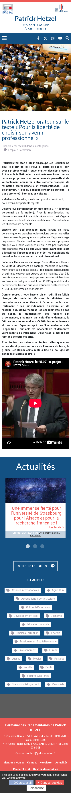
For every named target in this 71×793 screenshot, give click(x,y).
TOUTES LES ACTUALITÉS (31, 566)
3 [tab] (42, 546)
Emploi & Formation (19, 149)
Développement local (26, 615)
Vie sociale (58, 684)
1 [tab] (27, 546)
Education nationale (38, 624)
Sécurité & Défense (38, 675)
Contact (32, 762)
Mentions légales (13, 762)
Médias (37, 658)
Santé (49, 667)
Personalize (36, 788)
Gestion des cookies (45, 769)
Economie (56, 615)
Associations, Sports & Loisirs (38, 598)
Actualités (61, 762)
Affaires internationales (25, 590)
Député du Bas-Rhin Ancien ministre (35, 27)
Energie (55, 632)
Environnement (27, 650)
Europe (53, 650)
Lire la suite (55, 527)
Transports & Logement (25, 684)
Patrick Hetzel (35, 18)
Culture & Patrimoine (38, 607)
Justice (16, 658)
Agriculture (58, 590)
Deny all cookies (51, 782)
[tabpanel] (35, 508)
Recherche (19, 769)
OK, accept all (22, 782)
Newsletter (46, 762)
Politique (59, 658)
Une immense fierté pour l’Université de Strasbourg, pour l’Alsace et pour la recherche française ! (36, 516)
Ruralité (28, 667)
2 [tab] (34, 546)
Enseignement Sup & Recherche (38, 641)
